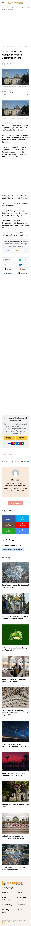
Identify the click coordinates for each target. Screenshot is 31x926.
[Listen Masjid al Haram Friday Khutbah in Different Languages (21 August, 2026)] (15, 697)
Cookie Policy (7, 905)
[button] (3, 2)
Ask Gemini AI (9, 273)
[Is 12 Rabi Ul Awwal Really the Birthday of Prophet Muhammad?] (15, 731)
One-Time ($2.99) (9, 438)
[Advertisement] (15, 30)
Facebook (23, 265)
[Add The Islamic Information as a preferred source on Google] (11, 250)
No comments (24, 47)
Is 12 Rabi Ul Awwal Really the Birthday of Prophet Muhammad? (14, 745)
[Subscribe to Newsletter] (20, 250)
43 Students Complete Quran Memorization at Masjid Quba (13, 837)
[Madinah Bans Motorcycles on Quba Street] (15, 791)
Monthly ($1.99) (22, 438)
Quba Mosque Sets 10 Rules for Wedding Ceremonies (13, 868)
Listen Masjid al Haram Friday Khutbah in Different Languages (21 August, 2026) (15, 712)
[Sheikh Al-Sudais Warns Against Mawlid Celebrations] (15, 666)
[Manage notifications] (3, 922)
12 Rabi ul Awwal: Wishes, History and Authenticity (14, 648)
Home (3, 7)
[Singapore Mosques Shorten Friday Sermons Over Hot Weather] (15, 603)
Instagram (9, 265)
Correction (21, 905)
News (8, 7)
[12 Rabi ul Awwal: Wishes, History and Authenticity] (15, 634)
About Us (5, 893)
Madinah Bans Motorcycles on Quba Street (15, 805)
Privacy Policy (22, 898)
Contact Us (21, 893)
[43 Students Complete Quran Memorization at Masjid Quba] (15, 823)
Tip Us (19, 910)
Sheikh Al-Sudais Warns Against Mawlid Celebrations (14, 680)
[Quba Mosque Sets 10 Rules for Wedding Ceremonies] (15, 854)
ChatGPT (23, 260)
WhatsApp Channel (7, 260)
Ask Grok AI (24, 273)
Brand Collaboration (7, 899)
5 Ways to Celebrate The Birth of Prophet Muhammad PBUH (14, 774)
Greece (4, 454)
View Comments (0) (15, 503)
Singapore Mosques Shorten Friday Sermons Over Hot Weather (15, 617)
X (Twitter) (9, 269)
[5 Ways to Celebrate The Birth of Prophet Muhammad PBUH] (15, 761)
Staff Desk (9, 63)
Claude (23, 269)
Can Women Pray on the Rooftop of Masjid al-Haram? (15, 586)
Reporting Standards (5, 911)
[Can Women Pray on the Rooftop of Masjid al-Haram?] (15, 572)
